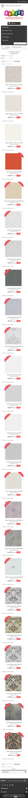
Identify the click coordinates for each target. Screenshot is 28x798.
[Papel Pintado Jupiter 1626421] (13, 596)
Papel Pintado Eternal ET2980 (14, 462)
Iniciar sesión (23, 1)
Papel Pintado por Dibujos (16, 47)
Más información (21, 796)
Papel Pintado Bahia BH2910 (14, 230)
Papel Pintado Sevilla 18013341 (14, 172)
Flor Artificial (5, 40)
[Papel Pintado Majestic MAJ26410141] (13, 336)
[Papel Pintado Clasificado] (2, 5)
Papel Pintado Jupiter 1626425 (14, 635)
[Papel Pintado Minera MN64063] (13, 712)
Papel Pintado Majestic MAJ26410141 (14, 346)
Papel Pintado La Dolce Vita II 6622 (14, 113)
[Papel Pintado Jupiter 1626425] (13, 625)
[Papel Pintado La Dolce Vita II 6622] (13, 103)
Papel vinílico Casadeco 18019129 (14, 491)
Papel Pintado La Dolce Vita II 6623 (14, 142)
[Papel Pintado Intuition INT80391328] (13, 566)
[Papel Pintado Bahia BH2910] (13, 219)
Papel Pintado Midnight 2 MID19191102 (14, 201)
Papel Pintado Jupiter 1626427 (14, 693)
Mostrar (2, 58)
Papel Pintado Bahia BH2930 (14, 288)
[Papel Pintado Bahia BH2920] (13, 249)
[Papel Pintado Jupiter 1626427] (13, 683)
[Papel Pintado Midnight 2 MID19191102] (13, 190)
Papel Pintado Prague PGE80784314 (14, 520)
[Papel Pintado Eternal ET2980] (13, 451)
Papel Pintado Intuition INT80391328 (14, 577)
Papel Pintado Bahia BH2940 (14, 317)
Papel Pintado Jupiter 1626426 (14, 664)
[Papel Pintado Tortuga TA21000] (13, 741)
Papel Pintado (5, 27)
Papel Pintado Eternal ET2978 (14, 433)
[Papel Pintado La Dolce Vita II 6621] (13, 74)
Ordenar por (3, 55)
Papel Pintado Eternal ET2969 (14, 404)
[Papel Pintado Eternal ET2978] (13, 422)
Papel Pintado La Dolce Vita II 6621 (14, 84)
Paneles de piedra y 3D (7, 33)
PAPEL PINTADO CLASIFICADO (13, 5)
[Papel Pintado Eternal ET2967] (13, 364)
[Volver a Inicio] (2, 47)
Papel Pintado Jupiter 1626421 (14, 606)
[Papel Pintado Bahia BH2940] (13, 307)
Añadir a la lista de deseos (8, 91)
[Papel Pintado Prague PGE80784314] (13, 510)
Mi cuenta (4, 792)
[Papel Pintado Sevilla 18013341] (13, 161)
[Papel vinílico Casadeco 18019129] (13, 481)
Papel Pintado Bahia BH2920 (14, 259)
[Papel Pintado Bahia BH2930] (13, 278)
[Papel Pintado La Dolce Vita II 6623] (13, 132)
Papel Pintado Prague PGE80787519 (14, 548)
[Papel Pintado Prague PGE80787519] (13, 538)
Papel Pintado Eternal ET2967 (14, 375)
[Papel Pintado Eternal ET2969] (13, 393)
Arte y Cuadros (5, 37)
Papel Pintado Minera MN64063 (14, 722)
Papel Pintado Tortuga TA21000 (14, 751)
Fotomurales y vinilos (7, 30)
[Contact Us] (18, 1)
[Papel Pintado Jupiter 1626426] (13, 654)
